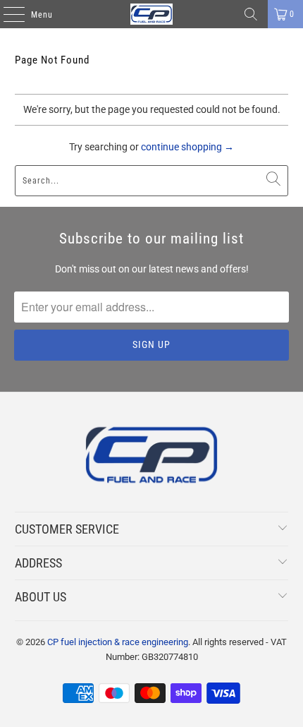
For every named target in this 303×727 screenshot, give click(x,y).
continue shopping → (187, 146)
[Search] (250, 14)
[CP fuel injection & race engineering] (152, 14)
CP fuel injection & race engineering (117, 642)
